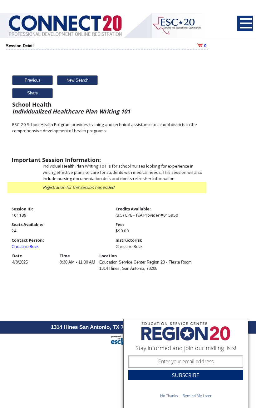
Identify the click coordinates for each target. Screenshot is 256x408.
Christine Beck (25, 246)
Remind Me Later (197, 395)
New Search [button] (77, 80)
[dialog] (185, 363)
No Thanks (169, 395)
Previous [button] (33, 80)
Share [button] (32, 93)
